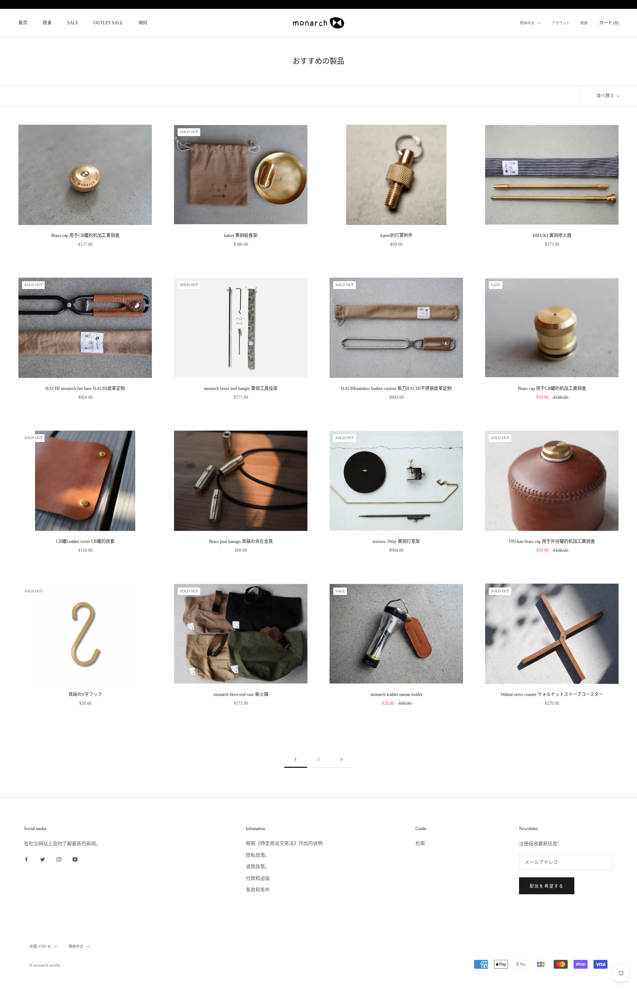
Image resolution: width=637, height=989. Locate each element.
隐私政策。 (258, 855)
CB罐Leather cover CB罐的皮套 (85, 541)
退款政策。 (258, 866)
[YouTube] (75, 859)
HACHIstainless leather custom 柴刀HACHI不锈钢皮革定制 (396, 388)
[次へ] (341, 760)
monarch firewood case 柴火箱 (240, 694)
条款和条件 (258, 889)
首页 (22, 22)
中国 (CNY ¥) (40, 946)
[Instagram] (58, 859)
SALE (72, 22)
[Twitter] (42, 859)
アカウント (560, 23)
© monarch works (44, 965)
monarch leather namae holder (396, 694)
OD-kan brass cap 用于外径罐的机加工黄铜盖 (552, 541)
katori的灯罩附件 (396, 235)
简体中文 (527, 23)
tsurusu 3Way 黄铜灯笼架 (396, 541)
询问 (142, 22)
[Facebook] (26, 859)
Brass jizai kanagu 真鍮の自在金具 (241, 541)
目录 (47, 22)
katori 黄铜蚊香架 (240, 235)
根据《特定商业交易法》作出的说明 (284, 843)
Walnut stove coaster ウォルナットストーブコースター (552, 694)
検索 (584, 23)
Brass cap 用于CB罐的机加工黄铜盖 (85, 235)
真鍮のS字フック (85, 694)
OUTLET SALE (108, 22)
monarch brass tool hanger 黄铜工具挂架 (241, 388)
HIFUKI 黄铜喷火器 (552, 235)
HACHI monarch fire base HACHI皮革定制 (85, 388)
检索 (420, 843)
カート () (609, 22)
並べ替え (605, 95)
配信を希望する (547, 886)
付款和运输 (258, 878)
